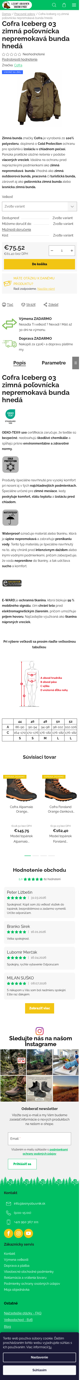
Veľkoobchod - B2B (18, 1320)
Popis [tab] (19, 363)
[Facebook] (8, 1233)
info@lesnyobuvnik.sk (29, 1203)
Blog (7, 1326)
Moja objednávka (16, 1290)
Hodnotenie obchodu (39, 870)
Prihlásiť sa (22, 1164)
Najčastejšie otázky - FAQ (22, 1313)
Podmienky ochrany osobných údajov (32, 1284)
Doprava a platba (16, 1266)
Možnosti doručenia (16, 229)
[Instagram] (18, 1233)
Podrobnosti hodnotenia (19, 59)
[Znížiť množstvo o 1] (52, 251)
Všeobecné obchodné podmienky (29, 1272)
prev (4, 791)
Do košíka (39, 264)
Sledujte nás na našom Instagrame (40, 1041)
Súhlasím (39, 1370)
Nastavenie (39, 1357)
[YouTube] (28, 1233)
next (75, 791)
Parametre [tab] (54, 363)
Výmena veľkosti (16, 1260)
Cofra (18, 65)
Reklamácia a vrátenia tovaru (25, 1278)
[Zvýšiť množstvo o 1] (72, 251)
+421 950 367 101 (26, 1222)
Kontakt (9, 1254)
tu (50, 1347)
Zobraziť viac (39, 1008)
